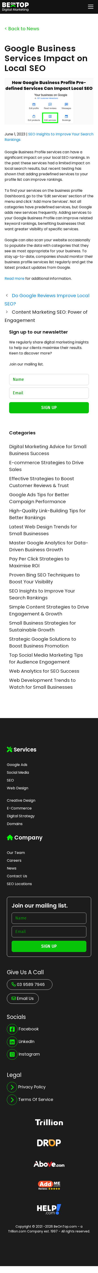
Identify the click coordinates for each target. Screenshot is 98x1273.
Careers (14, 860)
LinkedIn (26, 1041)
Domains (15, 823)
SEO (10, 780)
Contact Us (17, 876)
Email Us (25, 998)
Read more (14, 278)
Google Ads (17, 764)
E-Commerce (19, 808)
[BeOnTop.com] (15, 7)
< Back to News (22, 28)
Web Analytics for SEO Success (44, 671)
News (11, 868)
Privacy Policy (32, 1087)
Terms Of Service (35, 1099)
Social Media (18, 772)
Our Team (16, 852)
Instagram (29, 1054)
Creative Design (21, 800)
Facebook (29, 1029)
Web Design (17, 788)
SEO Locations (19, 883)
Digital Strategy (21, 816)
